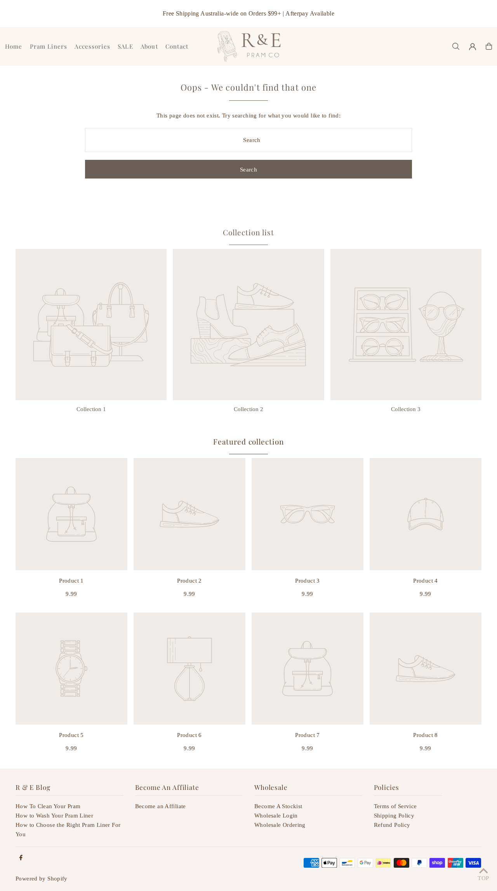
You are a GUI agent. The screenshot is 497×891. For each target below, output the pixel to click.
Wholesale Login (276, 815)
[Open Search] (455, 46)
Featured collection (248, 441)
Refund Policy (392, 825)
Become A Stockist (278, 806)
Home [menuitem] (14, 46)
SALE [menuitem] (125, 46)
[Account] (472, 46)
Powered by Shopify (42, 878)
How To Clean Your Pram (48, 806)
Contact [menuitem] (176, 46)
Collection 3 (406, 409)
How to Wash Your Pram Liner (54, 815)
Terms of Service (395, 806)
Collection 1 (91, 409)
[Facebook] (21, 858)
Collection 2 (248, 409)
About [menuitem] (149, 46)
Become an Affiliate (160, 806)
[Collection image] (91, 324)
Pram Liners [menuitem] (48, 46)
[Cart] (489, 46)
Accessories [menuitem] (92, 46)
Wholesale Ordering (280, 825)
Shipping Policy (394, 815)
